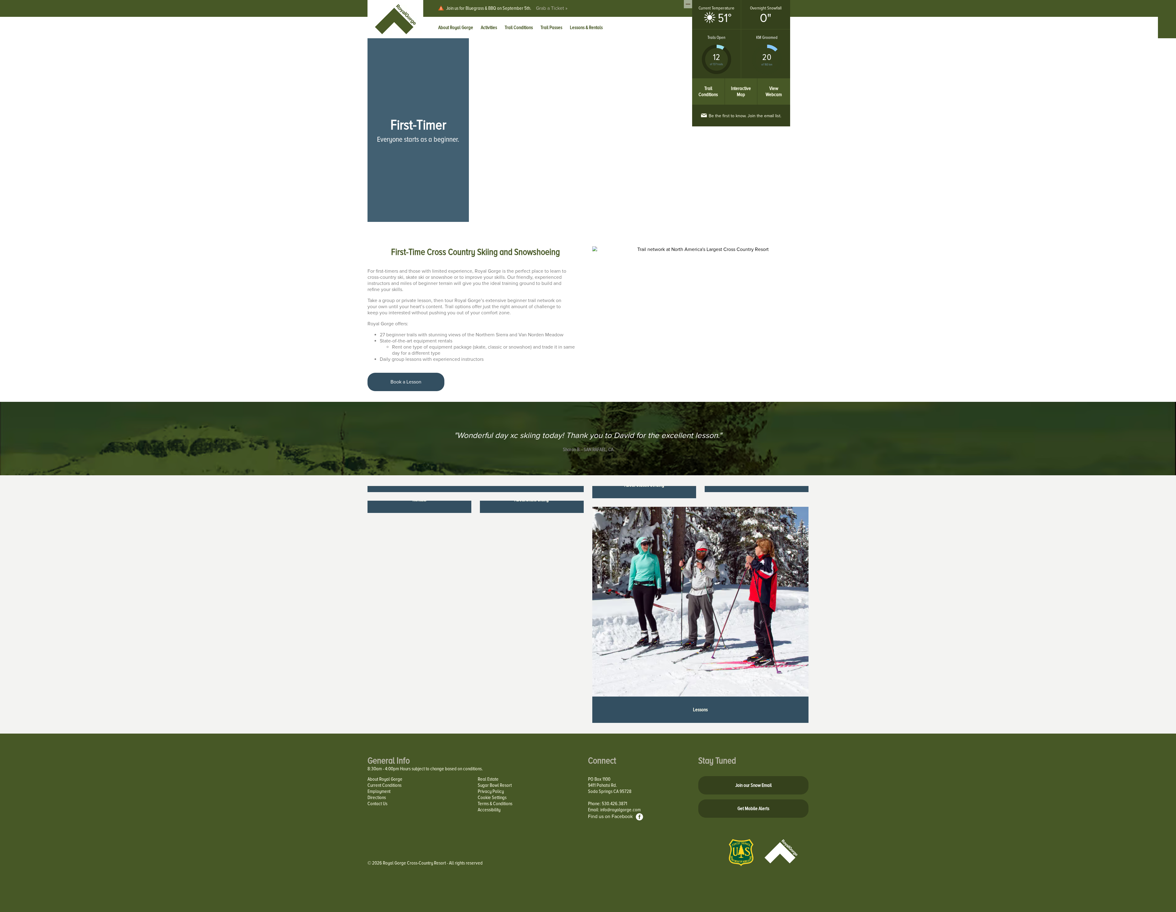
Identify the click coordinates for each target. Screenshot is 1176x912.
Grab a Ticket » (551, 8)
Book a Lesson (405, 382)
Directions (377, 797)
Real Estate (488, 779)
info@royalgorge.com (620, 810)
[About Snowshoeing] (757, 489)
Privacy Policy (491, 791)
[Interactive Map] (741, 81)
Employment (379, 791)
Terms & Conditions (495, 804)
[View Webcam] (773, 81)
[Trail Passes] (476, 489)
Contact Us (377, 804)
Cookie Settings (492, 797)
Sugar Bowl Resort (495, 785)
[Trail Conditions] (708, 81)
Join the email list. (745, 115)
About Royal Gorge (385, 779)
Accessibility (489, 810)
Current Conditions (384, 785)
